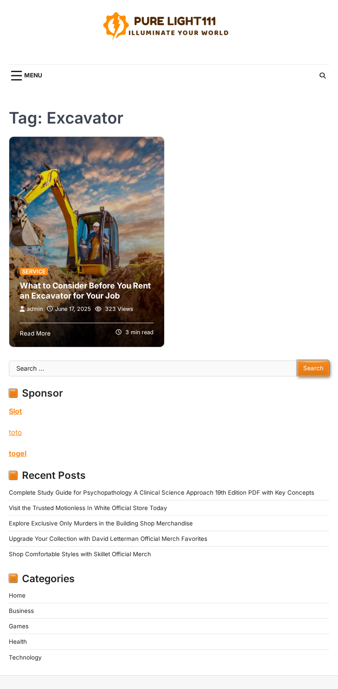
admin (35, 309)
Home (17, 595)
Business (21, 610)
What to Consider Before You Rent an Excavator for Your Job (85, 291)
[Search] (322, 75)
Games (19, 626)
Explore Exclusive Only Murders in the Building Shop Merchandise (101, 523)
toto (15, 432)
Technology (25, 657)
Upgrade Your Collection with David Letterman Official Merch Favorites (108, 538)
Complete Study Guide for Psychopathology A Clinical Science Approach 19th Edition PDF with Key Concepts (161, 492)
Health (18, 641)
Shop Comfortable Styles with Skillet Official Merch (80, 554)
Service (34, 271)
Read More (35, 333)
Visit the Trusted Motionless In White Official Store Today (88, 507)
